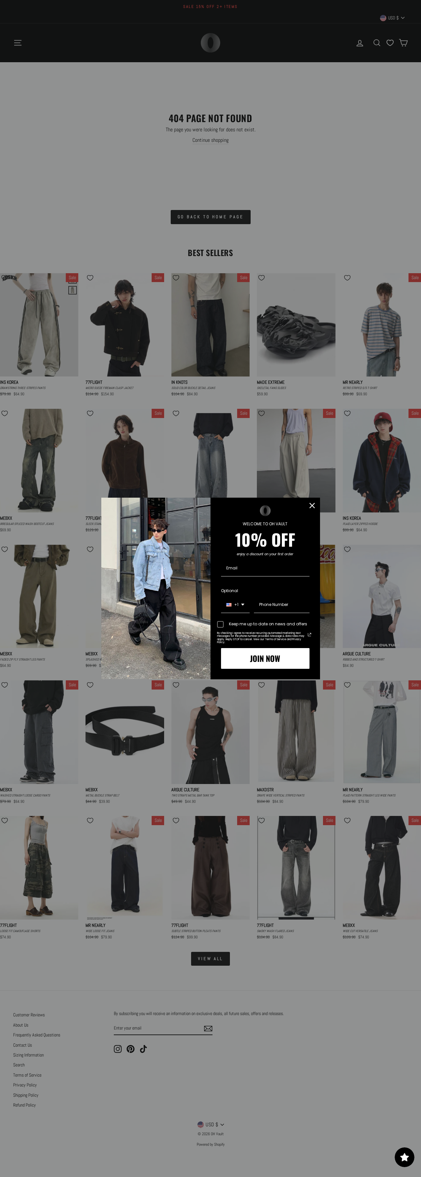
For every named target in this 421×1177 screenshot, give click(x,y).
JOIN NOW (265, 658)
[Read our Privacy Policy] (309, 635)
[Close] (312, 505)
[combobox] (235, 605)
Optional (229, 590)
